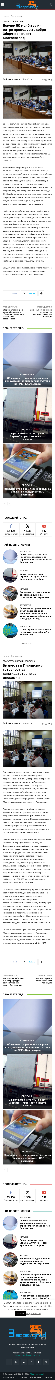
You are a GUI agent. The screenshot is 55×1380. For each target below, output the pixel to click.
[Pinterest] (31, 1362)
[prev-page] (4, 503)
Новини (20, 21)
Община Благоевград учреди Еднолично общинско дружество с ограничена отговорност (14, 314)
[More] (41, 293)
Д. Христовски (12, 79)
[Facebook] (8, 1362)
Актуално (27, 430)
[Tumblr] (38, 1362)
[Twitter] (46, 1362)
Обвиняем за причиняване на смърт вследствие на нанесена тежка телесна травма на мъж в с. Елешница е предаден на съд (35, 613)
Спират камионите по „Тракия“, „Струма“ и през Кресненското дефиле (27, 436)
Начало (6, 16)
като (11, 525)
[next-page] (9, 503)
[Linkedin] (24, 1362)
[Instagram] (16, 1362)
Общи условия (36, 1374)
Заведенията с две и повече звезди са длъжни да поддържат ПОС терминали (27, 491)
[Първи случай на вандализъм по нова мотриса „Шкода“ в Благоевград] (10, 630)
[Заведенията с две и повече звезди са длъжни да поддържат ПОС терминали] (27, 471)
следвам (27, 525)
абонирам (44, 525)
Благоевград (16, 16)
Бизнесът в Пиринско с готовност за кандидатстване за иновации (41, 313)
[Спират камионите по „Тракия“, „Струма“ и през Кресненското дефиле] (27, 415)
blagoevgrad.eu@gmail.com (28, 1355)
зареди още (26, 643)
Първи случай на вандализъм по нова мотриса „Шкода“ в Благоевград (35, 632)
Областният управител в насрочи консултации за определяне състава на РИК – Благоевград (27, 381)
